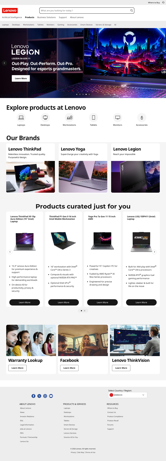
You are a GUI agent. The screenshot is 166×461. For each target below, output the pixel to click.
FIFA (21, 433)
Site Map (81, 452)
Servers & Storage (71, 429)
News (22, 412)
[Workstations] (35, 24)
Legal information (27, 425)
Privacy (73, 452)
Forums (110, 425)
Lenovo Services (70, 433)
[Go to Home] (10, 10)
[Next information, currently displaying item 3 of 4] (161, 63)
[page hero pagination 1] (79, 94)
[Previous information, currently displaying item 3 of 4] (4, 63)
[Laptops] (10, 24)
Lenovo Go (24, 441)
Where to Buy (112, 408)
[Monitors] (55, 24)
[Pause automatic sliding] (76, 94)
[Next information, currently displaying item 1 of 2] (154, 252)
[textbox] (128, 395)
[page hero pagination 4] (89, 94)
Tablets (66, 420)
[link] (163, 3)
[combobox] (84, 10)
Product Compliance (115, 416)
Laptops (67, 408)
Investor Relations (27, 416)
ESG (21, 420)
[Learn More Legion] (83, 63)
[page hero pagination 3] (86, 94)
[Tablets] (44, 24)
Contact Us (111, 412)
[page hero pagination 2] (83, 94)
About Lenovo (25, 408)
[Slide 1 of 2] (81, 310)
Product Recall (112, 420)
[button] (131, 10)
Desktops (67, 412)
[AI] (117, 24)
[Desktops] (21, 24)
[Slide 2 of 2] (84, 310)
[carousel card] (31, 349)
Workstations (69, 416)
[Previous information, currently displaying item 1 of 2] (10, 252)
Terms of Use (90, 452)
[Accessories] (78, 24)
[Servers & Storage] (112, 24)
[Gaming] (65, 24)
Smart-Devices (69, 425)
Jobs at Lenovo (26, 429)
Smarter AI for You (71, 437)
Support (110, 429)
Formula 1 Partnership (28, 437)
